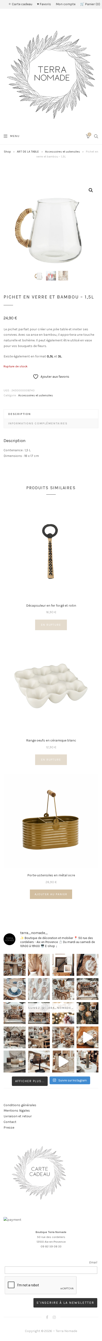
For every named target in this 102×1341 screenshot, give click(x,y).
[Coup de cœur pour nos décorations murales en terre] (39, 989)
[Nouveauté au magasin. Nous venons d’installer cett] (15, 965)
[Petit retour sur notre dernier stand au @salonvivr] (15, 1013)
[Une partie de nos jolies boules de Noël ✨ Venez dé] (88, 1013)
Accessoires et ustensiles (62, 151)
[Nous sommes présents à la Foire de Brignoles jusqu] (15, 1037)
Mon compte (65, 4)
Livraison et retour (18, 1116)
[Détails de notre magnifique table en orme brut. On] (39, 1037)
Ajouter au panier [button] (51, 894)
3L (60, 356)
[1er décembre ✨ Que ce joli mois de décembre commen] (88, 1061)
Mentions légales (17, 1111)
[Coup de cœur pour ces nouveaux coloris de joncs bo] (39, 1061)
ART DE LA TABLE (28, 151)
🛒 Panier (89, 4)
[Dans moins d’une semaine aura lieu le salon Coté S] (39, 1013)
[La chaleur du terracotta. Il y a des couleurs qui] (39, 965)
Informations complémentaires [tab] (37, 423)
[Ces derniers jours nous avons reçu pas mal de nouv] (63, 1037)
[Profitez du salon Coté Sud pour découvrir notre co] (63, 989)
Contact (10, 1122)
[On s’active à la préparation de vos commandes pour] (63, 1061)
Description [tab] (19, 414)
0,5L (50, 356)
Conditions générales (20, 1105)
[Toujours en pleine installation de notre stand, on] (88, 989)
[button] (91, 190)
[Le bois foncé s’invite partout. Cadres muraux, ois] (63, 965)
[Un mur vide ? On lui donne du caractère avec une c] (88, 965)
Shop (7, 151)
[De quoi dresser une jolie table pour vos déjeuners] (15, 989)
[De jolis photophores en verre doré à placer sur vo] (15, 1061)
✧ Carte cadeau (20, 4)
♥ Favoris (44, 4)
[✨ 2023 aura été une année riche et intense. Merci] (88, 1037)
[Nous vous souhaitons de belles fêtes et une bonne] (63, 1013)
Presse (9, 1128)
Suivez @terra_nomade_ (51, 1008)
